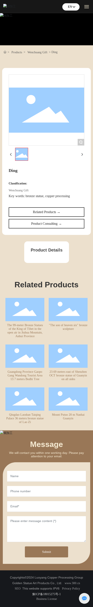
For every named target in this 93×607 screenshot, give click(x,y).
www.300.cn (72, 583)
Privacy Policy (71, 588)
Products (16, 52)
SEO (18, 588)
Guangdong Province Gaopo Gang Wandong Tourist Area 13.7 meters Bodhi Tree (25, 375)
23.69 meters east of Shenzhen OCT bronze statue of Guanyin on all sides (68, 375)
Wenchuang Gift (37, 52)
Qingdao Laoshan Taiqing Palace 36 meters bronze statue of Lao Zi (25, 418)
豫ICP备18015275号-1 (46, 594)
